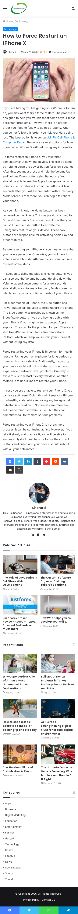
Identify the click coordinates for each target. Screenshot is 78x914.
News (8, 861)
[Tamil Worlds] (18, 8)
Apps (8, 803)
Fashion (10, 832)
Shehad (12, 52)
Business (10, 809)
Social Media (13, 867)
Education (11, 820)
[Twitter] (19, 461)
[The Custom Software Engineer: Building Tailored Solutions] (58, 564)
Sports (9, 873)
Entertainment (13, 826)
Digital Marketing (15, 815)
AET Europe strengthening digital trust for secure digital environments (57, 728)
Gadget (9, 838)
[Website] (33, 535)
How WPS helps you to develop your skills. (56, 620)
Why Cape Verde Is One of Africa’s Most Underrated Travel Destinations (19, 682)
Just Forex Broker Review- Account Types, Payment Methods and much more (19, 623)
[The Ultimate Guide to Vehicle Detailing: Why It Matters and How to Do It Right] (58, 753)
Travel (9, 879)
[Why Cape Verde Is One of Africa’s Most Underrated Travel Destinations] (20, 663)
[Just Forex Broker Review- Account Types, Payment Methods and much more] (20, 604)
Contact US (48, 899)
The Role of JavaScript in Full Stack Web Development (20, 581)
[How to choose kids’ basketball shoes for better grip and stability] (20, 708)
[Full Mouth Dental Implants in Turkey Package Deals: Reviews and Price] (58, 663)
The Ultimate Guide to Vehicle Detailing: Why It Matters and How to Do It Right (58, 773)
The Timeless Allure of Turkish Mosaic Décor (18, 769)
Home (9, 21)
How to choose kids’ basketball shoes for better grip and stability (20, 726)
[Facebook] (10, 461)
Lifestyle (10, 855)
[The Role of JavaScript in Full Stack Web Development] (20, 564)
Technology (22, 21)
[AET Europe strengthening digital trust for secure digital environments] (58, 708)
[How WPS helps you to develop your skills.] (58, 604)
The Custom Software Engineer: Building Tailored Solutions (56, 581)
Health (9, 850)
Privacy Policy (31, 899)
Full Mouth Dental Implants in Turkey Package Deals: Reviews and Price (57, 682)
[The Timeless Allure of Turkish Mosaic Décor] (20, 753)
